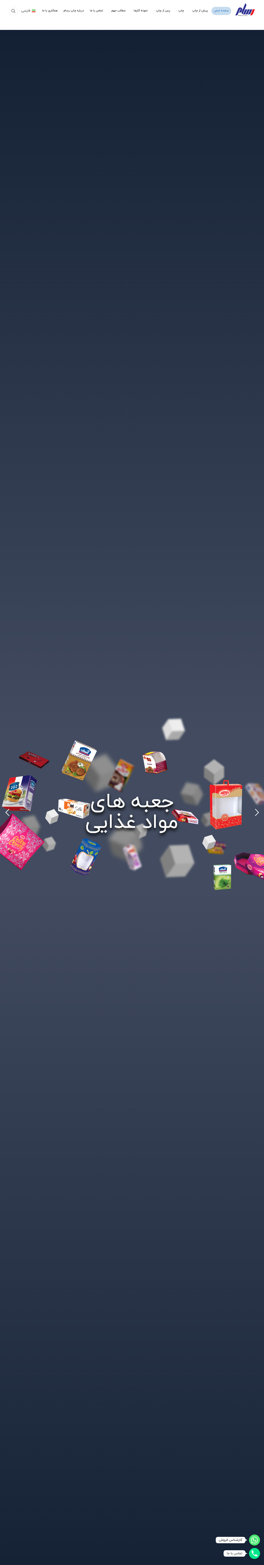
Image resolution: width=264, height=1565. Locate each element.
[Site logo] (245, 10)
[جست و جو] (13, 11)
